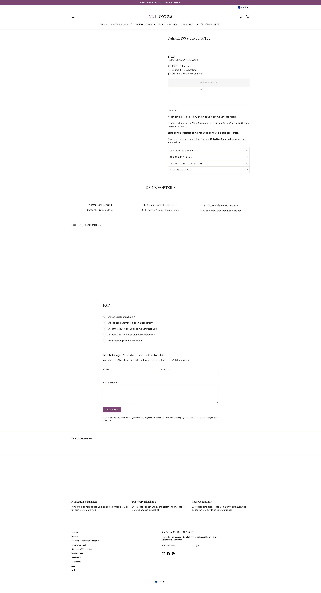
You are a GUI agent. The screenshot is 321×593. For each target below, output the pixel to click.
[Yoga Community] (221, 481)
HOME (104, 24)
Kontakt (74, 532)
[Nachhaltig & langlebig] (100, 481)
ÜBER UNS (186, 24)
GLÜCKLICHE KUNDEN (208, 24)
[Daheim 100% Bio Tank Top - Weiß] (73, 288)
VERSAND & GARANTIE (183, 150)
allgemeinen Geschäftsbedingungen (171, 417)
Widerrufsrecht (77, 553)
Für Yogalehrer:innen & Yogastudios (86, 541)
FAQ (160, 24)
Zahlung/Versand (78, 545)
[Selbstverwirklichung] (160, 481)
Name (106, 369)
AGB (73, 566)
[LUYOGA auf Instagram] (163, 553)
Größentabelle (181, 157)
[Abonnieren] (197, 545)
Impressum (76, 562)
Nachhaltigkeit (180, 170)
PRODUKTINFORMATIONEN (186, 163)
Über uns (75, 537)
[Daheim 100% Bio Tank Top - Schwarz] (76, 288)
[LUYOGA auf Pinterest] (173, 553)
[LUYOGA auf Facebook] (168, 553)
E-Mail (165, 369)
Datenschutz (76, 557)
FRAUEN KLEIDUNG (121, 24)
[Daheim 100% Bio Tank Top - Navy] (87, 288)
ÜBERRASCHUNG (145, 24)
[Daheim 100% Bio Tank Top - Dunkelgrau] (83, 288)
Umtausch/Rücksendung (81, 549)
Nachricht (110, 382)
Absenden (111, 410)
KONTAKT (172, 24)
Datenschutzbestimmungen (201, 417)
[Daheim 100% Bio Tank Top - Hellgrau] (80, 288)
